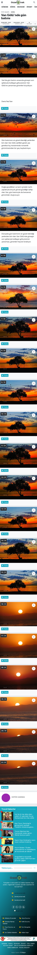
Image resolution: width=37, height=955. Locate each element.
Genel (13, 12)
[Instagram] (20, 907)
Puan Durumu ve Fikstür (9, 928)
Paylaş (6, 108)
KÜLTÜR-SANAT (8, 945)
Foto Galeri (5, 12)
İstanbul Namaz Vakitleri (9, 922)
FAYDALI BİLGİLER (24, 947)
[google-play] (18, 911)
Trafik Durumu (25, 922)
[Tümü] (34, 868)
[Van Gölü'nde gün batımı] (18, 36)
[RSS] (23, 907)
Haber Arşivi (25, 932)
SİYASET (29, 7)
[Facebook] (13, 907)
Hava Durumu (26, 918)
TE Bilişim (23, 952)
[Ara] (34, 2)
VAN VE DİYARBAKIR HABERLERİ (23, 945)
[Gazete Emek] (17, 2)
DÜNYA (12, 7)
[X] (16, 907)
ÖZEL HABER (31, 943)
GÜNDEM (4, 7)
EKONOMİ (20, 7)
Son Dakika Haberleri (11, 932)
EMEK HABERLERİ (12, 947)
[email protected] (20, 893)
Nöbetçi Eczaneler (10, 918)
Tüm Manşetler (25, 927)
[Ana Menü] (2, 2)
